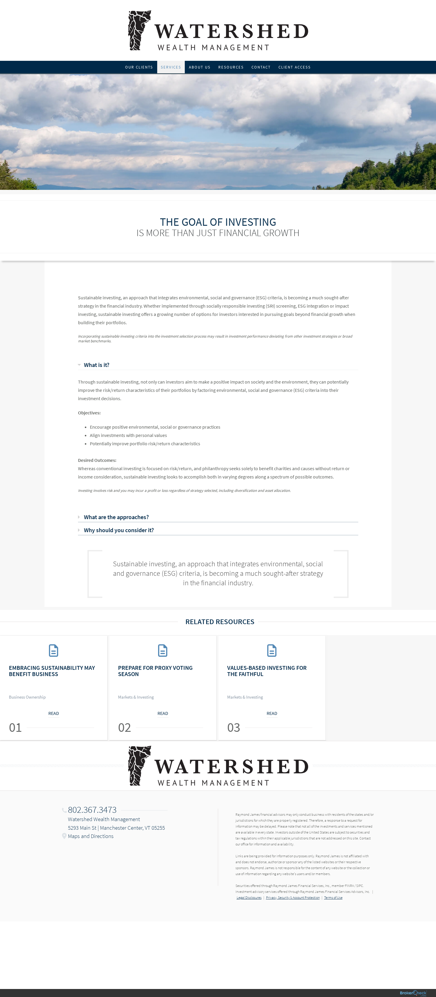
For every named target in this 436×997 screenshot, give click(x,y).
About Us (200, 67)
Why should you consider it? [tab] (119, 530)
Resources (231, 67)
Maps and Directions (91, 835)
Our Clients (139, 67)
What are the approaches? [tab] (116, 517)
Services (171, 67)
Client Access (295, 67)
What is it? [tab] (96, 364)
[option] (54, 688)
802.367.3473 (92, 809)
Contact (261, 67)
